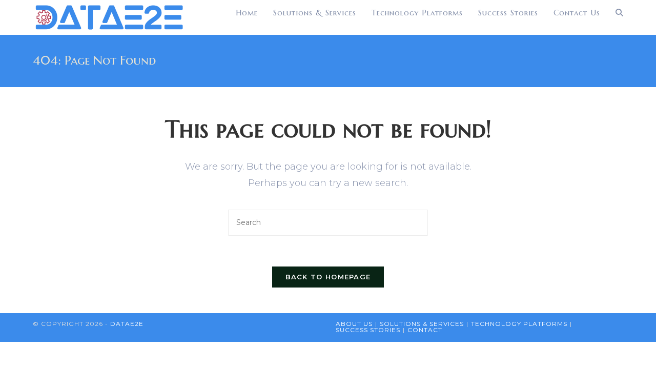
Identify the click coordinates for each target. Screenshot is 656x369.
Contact (424, 330)
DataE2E (127, 323)
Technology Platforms (519, 323)
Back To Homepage (328, 277)
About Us (354, 323)
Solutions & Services (422, 323)
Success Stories (368, 330)
